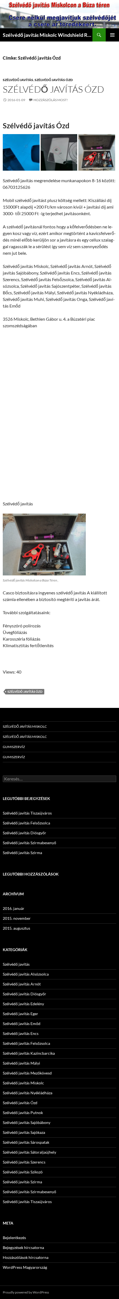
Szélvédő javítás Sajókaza (24, 1132)
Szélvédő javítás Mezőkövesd (27, 1073)
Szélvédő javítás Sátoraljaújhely (29, 1152)
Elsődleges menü (112, 34)
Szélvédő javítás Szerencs (24, 1162)
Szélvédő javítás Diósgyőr (24, 832)
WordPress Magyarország (25, 1267)
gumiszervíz (14, 747)
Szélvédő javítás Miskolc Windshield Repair (47, 35)
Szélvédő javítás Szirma (22, 852)
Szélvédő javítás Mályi (21, 1063)
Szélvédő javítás (18, 80)
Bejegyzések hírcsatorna (23, 1247)
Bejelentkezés (14, 1237)
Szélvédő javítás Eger (20, 1013)
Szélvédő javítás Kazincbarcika (29, 1053)
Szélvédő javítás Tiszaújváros (27, 813)
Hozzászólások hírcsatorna (25, 1257)
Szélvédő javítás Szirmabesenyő (29, 842)
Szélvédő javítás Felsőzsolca (26, 823)
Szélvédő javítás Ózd (54, 80)
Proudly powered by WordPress (26, 1292)
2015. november (17, 918)
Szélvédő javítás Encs (20, 1033)
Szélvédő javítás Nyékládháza (27, 1092)
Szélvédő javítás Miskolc (25, 726)
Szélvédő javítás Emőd (21, 1023)
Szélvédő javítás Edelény (23, 1003)
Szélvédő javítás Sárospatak (26, 1142)
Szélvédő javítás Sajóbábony (26, 1122)
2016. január (13, 908)
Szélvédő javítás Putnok (23, 1112)
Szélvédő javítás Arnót (22, 984)
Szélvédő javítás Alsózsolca (26, 974)
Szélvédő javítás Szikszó (23, 1172)
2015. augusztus (16, 928)
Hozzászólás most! (50, 100)
